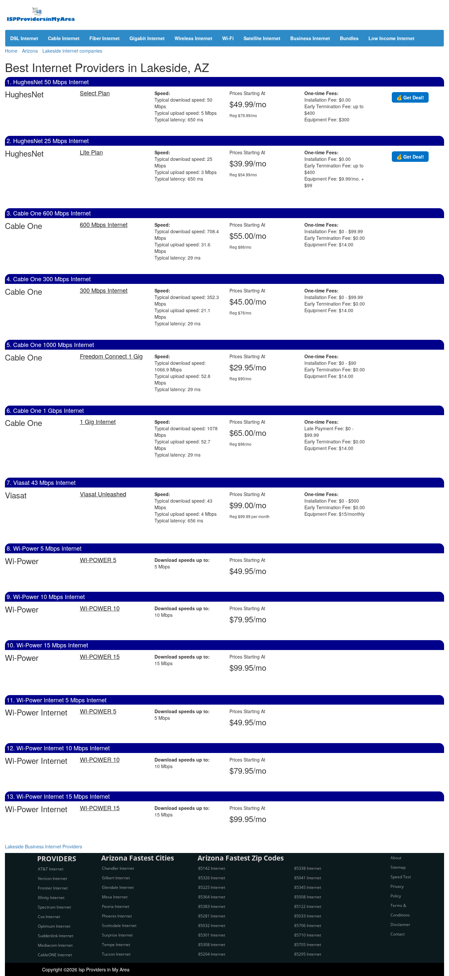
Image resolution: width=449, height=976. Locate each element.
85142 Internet (211, 868)
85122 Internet (307, 906)
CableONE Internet (55, 955)
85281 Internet (211, 916)
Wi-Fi (228, 38)
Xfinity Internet (51, 897)
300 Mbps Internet (104, 290)
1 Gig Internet (98, 421)
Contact (397, 934)
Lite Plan (91, 152)
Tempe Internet (116, 944)
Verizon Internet (52, 878)
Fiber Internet (104, 38)
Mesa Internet (115, 897)
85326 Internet (211, 878)
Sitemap (398, 867)
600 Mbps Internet (104, 224)
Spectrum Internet (54, 907)
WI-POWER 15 (100, 656)
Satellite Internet (262, 38)
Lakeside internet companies (72, 50)
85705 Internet (307, 944)
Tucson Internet (116, 954)
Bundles (349, 38)
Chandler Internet (118, 868)
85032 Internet (211, 925)
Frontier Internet (53, 888)
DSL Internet (24, 38)
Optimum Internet (54, 926)
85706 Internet (307, 925)
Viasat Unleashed (103, 493)
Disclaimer (400, 924)
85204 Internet (211, 954)
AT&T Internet (50, 869)
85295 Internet (307, 954)
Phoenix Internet (117, 916)
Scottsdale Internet (119, 925)
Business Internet (310, 38)
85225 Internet (211, 887)
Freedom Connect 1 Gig (111, 356)
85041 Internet (307, 878)
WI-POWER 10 (100, 608)
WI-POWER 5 (98, 559)
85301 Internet (211, 935)
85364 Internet (211, 897)
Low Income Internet (391, 38)
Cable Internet (64, 38)
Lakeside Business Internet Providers (43, 846)
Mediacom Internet (55, 945)
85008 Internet (307, 897)
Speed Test (400, 877)
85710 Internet (307, 935)
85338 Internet (307, 868)
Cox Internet (49, 916)
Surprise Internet (117, 935)
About (395, 858)
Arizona (30, 50)
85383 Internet (211, 906)
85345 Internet (307, 887)
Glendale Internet (118, 887)
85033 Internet (307, 916)
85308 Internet (211, 944)
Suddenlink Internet (55, 935)
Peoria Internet (115, 906)
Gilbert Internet (116, 878)
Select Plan (95, 92)
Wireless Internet (193, 38)
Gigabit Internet (147, 38)
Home (11, 50)
